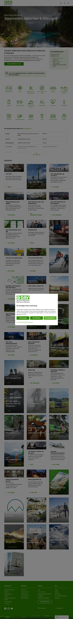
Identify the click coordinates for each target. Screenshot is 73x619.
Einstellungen (23, 318)
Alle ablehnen (36, 318)
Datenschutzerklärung (22, 322)
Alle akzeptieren (50, 318)
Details (24, 314)
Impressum (30, 322)
